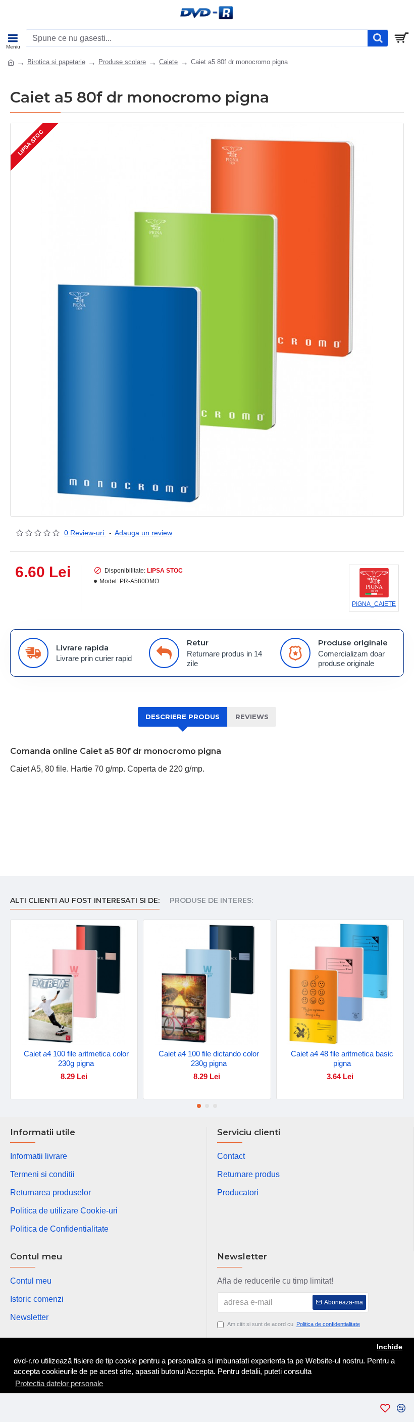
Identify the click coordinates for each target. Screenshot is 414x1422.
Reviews (252, 717)
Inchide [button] (389, 1347)
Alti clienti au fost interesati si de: (85, 900)
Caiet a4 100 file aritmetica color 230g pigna (76, 1058)
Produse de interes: (211, 900)
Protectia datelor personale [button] (59, 1383)
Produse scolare (122, 62)
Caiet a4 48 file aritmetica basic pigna (342, 1058)
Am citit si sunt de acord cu (293, 1324)
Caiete (168, 62)
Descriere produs (182, 717)
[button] (199, 1106)
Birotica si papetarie (56, 62)
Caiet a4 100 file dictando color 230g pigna (209, 1058)
